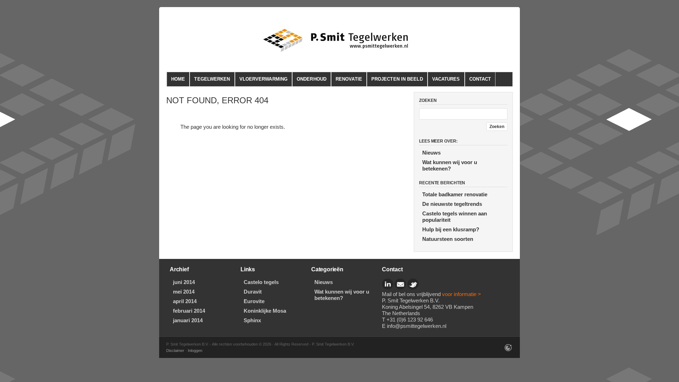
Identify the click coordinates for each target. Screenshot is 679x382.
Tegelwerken (212, 79)
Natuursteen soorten (447, 239)
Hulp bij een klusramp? (450, 229)
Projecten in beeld (397, 79)
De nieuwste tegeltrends (452, 204)
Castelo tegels (261, 282)
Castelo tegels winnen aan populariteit (454, 216)
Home (178, 79)
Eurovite (254, 301)
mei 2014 (184, 292)
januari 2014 (188, 320)
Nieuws (431, 153)
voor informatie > (461, 294)
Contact (480, 79)
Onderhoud (311, 79)
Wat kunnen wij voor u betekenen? (449, 165)
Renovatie (349, 79)
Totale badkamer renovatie (454, 194)
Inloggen (195, 350)
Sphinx (252, 320)
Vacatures (446, 79)
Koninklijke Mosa (265, 311)
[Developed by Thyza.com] (508, 350)
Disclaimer (175, 350)
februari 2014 (189, 311)
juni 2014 (184, 282)
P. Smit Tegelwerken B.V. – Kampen (341, 40)
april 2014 (185, 301)
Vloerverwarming (263, 79)
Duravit (253, 292)
